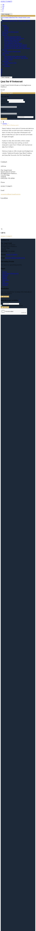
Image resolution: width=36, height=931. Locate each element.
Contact (5, 64)
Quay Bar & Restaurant (10, 32)
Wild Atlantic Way (10, 63)
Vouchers (5, 53)
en (3, 6)
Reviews (5, 33)
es (3, 8)
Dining (4, 50)
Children (4, 110)
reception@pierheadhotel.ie (10, 194)
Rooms (5, 35)
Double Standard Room (12, 37)
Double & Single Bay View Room (15, 46)
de (3, 4)
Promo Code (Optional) (9, 117)
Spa (3, 55)
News (6, 30)
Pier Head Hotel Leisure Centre (15, 56)
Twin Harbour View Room (13, 43)
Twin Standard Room (11, 41)
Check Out (4, 102)
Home (4, 25)
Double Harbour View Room (14, 38)
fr (3, 9)
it (2, 11)
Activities (5, 61)
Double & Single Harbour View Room (17, 48)
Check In (4, 100)
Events (6, 28)
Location (7, 66)
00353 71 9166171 (6, 1)
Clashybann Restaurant (12, 51)
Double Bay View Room (12, 40)
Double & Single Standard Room (15, 45)
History (6, 27)
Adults (3, 103)
